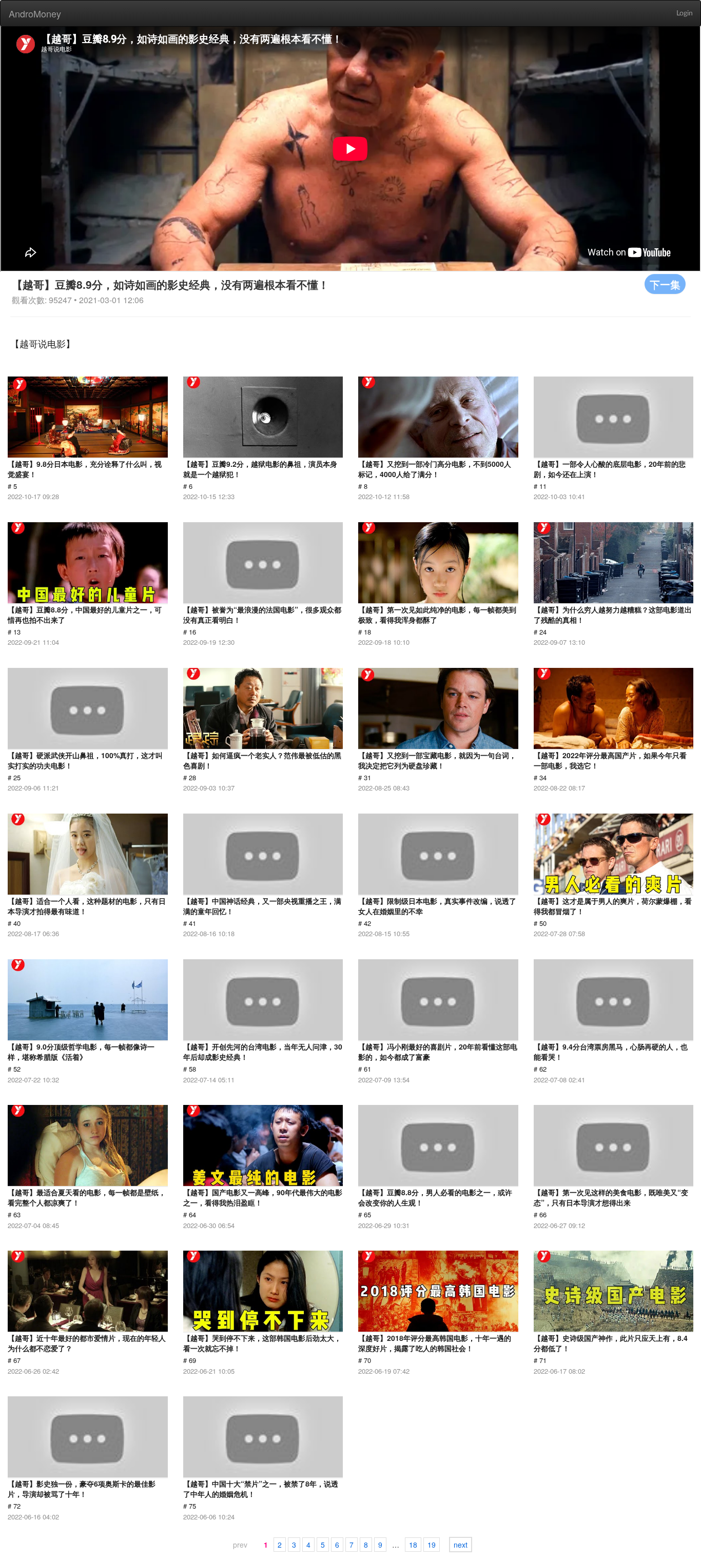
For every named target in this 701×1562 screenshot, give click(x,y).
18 (413, 1544)
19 (431, 1544)
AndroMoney (35, 13)
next (461, 1544)
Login (684, 13)
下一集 (665, 283)
